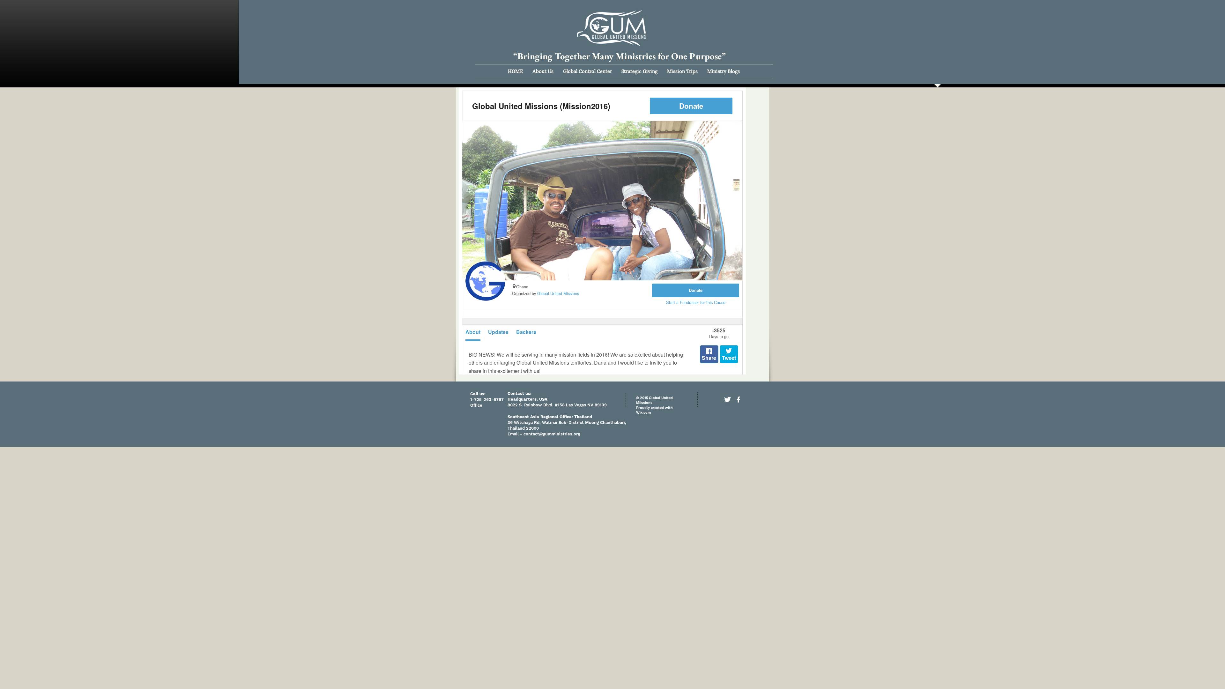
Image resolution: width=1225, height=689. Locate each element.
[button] (543, 71)
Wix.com (643, 413)
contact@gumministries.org (551, 434)
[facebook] (738, 400)
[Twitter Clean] (727, 400)
